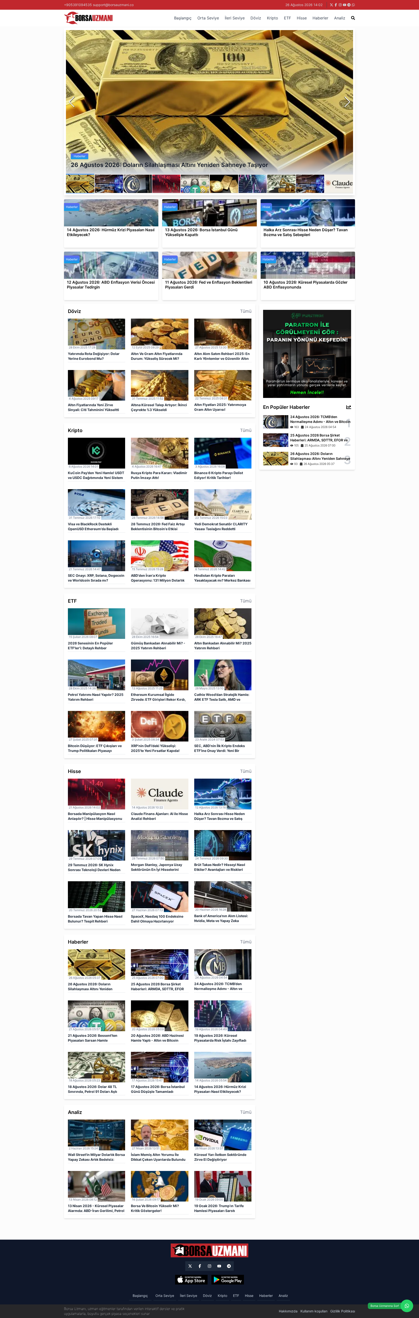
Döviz (255, 18)
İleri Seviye (235, 18)
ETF (287, 18)
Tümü (245, 311)
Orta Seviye (208, 18)
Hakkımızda (288, 1311)
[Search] (353, 18)
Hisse (302, 18)
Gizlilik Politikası (342, 1311)
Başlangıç (183, 18)
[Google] (227, 1280)
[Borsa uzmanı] (331, 5)
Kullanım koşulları (313, 1311)
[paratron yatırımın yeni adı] (307, 353)
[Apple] (191, 1280)
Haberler (320, 18)
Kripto (272, 18)
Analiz (339, 18)
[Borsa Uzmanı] (190, 1266)
